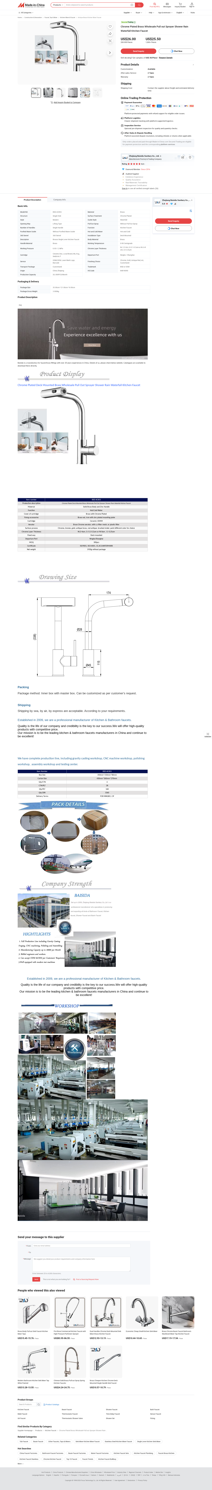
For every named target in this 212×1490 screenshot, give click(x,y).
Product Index (148, 1472)
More (20, 1463)
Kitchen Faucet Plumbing (143, 1453)
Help (150, 12)
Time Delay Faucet (113, 1414)
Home (20, 17)
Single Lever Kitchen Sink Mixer (148, 1441)
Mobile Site (159, 1472)
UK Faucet (22, 1418)
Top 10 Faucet (71, 1459)
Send (36, 1279)
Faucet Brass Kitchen (166, 1453)
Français (74, 1475)
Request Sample (165, 58)
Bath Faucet (154, 1409)
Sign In (124, 188)
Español (56, 1475)
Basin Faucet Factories (77, 1453)
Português (65, 1475)
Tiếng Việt (162, 1475)
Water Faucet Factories (100, 1453)
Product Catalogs (52, 1404)
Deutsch (101, 1475)
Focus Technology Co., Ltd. (90, 1480)
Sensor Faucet (155, 1414)
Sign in (191, 6)
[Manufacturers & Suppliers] (31, 5)
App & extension (164, 12)
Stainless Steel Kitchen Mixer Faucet (118, 1441)
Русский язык (84, 1475)
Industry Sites (121, 1472)
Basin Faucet (67, 1409)
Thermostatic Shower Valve (72, 1418)
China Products (58, 1472)
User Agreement (119, 1480)
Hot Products (45, 1472)
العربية (119, 1475)
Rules (193, 12)
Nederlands (110, 1475)
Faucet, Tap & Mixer (51, 17)
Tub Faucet (24, 1441)
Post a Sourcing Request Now (86, 1279)
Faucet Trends (87, 1459)
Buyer (138, 12)
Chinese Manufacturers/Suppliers (77, 1472)
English (48, 1475)
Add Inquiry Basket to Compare (67, 102)
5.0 (164, 204)
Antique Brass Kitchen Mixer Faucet (89, 17)
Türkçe (154, 1475)
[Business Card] (191, 210)
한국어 (126, 1475)
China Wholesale (96, 1472)
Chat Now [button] (178, 51)
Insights (168, 1472)
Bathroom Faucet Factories (52, 1453)
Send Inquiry (138, 51)
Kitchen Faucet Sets (121, 1453)
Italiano (93, 1475)
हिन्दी (139, 1475)
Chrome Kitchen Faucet (52, 1459)
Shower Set (110, 1418)
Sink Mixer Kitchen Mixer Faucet (88, 1441)
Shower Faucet (111, 1409)
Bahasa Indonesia (174, 1475)
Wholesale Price (109, 1472)
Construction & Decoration (33, 17)
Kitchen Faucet (23, 1409)
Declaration (131, 1480)
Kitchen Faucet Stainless (29, 1459)
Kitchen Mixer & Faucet (67, 17)
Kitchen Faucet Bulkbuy (107, 1459)
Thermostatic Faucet (70, 1414)
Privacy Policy (142, 1480)
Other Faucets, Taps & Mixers (59, 1441)
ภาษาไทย (146, 1475)
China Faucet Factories (28, 1453)
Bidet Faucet (22, 1414)
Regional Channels (135, 1472)
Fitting (152, 1418)
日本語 (133, 1475)
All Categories (26, 12)
